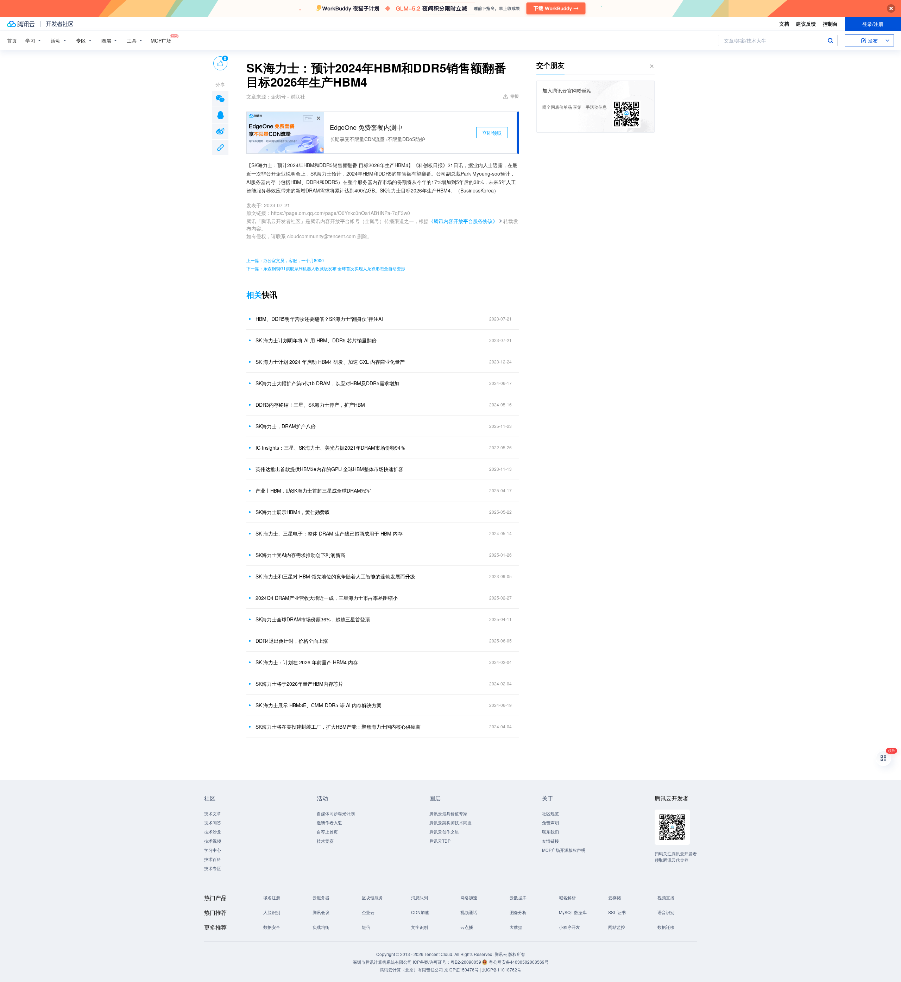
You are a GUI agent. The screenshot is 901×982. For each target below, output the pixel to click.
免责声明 (550, 822)
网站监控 (616, 927)
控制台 (830, 23)
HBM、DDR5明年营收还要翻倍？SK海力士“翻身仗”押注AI (319, 318)
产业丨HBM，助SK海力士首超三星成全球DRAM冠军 (313, 490)
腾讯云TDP (439, 841)
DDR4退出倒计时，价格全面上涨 (292, 640)
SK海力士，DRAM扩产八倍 (286, 426)
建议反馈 (806, 23)
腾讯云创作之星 (444, 832)
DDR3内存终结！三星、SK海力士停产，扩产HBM (310, 404)
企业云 (368, 912)
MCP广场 (161, 40)
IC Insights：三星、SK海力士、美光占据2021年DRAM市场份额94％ (330, 447)
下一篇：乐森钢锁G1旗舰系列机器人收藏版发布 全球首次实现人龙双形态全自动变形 (325, 268)
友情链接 (550, 841)
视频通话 (468, 912)
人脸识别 (271, 912)
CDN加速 (420, 912)
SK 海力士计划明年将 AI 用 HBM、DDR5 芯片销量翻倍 (316, 340)
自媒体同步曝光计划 (336, 813)
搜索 (830, 40)
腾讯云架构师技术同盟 (450, 822)
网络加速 (468, 897)
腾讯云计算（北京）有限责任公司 (411, 970)
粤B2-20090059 (466, 962)
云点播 (466, 927)
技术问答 (212, 822)
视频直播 (665, 897)
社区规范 (550, 813)
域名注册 (271, 897)
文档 (784, 23)
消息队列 (419, 897)
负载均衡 (321, 927)
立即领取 (492, 132)
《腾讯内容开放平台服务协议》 (463, 220)
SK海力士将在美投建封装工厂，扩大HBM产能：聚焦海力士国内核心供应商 (338, 726)
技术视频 (212, 841)
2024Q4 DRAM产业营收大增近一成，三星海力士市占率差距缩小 (327, 597)
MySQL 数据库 (573, 912)
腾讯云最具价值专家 (448, 813)
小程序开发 (569, 927)
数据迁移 (665, 927)
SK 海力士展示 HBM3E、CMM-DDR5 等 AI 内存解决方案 (319, 705)
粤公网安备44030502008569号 (519, 962)
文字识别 (419, 927)
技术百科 (212, 859)
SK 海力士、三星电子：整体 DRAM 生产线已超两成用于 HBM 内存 (329, 533)
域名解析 (567, 897)
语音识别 (665, 912)
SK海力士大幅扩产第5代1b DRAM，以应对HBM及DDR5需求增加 (327, 383)
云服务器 (321, 897)
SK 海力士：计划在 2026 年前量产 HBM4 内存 (307, 662)
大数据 (516, 927)
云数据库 (518, 897)
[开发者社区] (59, 24)
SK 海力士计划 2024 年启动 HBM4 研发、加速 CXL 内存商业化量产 (330, 361)
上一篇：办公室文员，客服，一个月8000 (285, 260)
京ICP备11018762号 (501, 970)
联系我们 (550, 832)
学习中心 (212, 850)
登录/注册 (872, 23)
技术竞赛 (325, 841)
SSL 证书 (617, 912)
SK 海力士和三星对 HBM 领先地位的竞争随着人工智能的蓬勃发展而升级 (335, 576)
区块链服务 (372, 897)
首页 (12, 40)
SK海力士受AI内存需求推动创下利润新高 (300, 554)
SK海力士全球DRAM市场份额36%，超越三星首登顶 (313, 619)
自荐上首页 (327, 832)
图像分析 (518, 912)
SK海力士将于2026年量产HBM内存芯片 (299, 683)
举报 (514, 96)
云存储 (614, 897)
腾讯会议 (321, 912)
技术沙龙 (212, 832)
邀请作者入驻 (329, 822)
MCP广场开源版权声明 (563, 850)
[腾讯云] (20, 24)
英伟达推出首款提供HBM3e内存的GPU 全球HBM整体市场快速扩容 (329, 469)
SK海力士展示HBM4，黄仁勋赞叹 (293, 511)
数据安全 (271, 927)
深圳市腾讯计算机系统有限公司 (382, 962)
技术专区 (212, 868)
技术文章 (212, 813)
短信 (366, 927)
